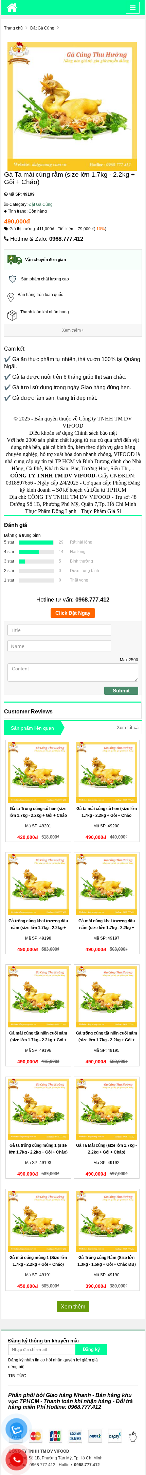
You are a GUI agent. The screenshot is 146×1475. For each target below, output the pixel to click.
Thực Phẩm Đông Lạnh (50, 511)
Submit (121, 690)
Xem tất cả (128, 727)
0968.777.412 (66, 239)
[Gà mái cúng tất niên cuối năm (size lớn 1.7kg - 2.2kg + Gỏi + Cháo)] (38, 996)
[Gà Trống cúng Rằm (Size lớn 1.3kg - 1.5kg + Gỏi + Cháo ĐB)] (107, 1221)
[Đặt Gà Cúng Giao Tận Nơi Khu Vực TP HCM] (12, 7)
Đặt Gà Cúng (41, 204)
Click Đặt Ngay (72, 613)
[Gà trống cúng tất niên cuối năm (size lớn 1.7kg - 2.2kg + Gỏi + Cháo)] (107, 996)
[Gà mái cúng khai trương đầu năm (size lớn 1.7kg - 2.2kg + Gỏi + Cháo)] (107, 884)
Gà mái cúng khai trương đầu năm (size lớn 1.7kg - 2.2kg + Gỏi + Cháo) (106, 928)
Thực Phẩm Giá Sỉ (101, 511)
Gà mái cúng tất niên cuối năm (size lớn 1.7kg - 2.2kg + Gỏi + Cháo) (38, 1040)
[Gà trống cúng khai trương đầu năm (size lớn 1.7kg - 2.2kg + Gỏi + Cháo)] (38, 884)
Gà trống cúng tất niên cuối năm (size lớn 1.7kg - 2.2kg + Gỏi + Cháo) (106, 1040)
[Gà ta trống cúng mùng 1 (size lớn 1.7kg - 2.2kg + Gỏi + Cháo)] (38, 1109)
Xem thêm (72, 330)
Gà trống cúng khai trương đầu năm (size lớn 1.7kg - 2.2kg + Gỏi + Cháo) (38, 928)
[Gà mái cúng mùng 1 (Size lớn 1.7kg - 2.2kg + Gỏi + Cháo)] (38, 1221)
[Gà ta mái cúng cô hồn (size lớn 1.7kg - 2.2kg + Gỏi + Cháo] (107, 772)
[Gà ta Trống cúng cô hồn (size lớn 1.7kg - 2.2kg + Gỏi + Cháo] (38, 772)
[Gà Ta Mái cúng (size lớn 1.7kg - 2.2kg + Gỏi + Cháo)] (107, 1109)
